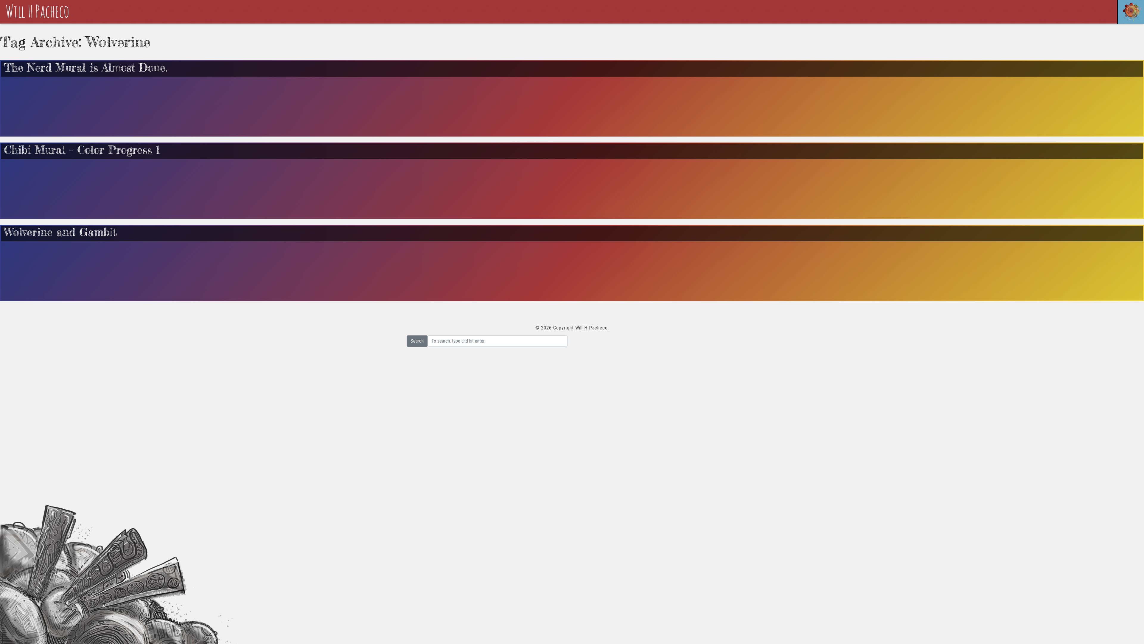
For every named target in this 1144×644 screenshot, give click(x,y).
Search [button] (417, 341)
